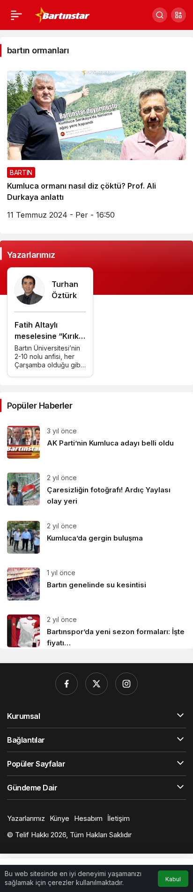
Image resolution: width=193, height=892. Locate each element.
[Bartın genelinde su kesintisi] (96, 584)
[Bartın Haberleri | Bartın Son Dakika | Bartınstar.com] (62, 14)
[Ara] (159, 14)
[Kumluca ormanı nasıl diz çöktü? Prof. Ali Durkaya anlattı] (96, 149)
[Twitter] (96, 684)
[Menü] (16, 15)
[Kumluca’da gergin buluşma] (96, 537)
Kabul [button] (173, 879)
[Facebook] (66, 684)
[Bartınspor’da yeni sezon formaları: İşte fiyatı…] (96, 628)
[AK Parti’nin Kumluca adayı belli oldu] (96, 442)
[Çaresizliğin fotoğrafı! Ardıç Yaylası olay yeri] (96, 490)
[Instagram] (126, 684)
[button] (178, 14)
